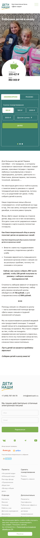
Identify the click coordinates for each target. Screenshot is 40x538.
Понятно (20, 534)
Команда (5, 505)
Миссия (5, 502)
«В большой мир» (8, 476)
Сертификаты (26, 502)
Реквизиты (25, 499)
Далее (20, 126)
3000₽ (8, 117)
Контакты (5, 499)
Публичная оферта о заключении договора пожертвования (29, 509)
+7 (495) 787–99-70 (9, 396)
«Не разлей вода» (8, 473)
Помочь (24, 476)
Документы (6, 514)
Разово (29, 97)
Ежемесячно (10, 97)
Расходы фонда (7, 479)
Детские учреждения (10, 511)
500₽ (20, 110)
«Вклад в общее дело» (8, 489)
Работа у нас (7, 508)
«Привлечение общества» (7, 483)
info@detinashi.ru (30, 396)
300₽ (8, 110)
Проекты (5, 469)
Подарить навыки (28, 479)
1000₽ (32, 110)
